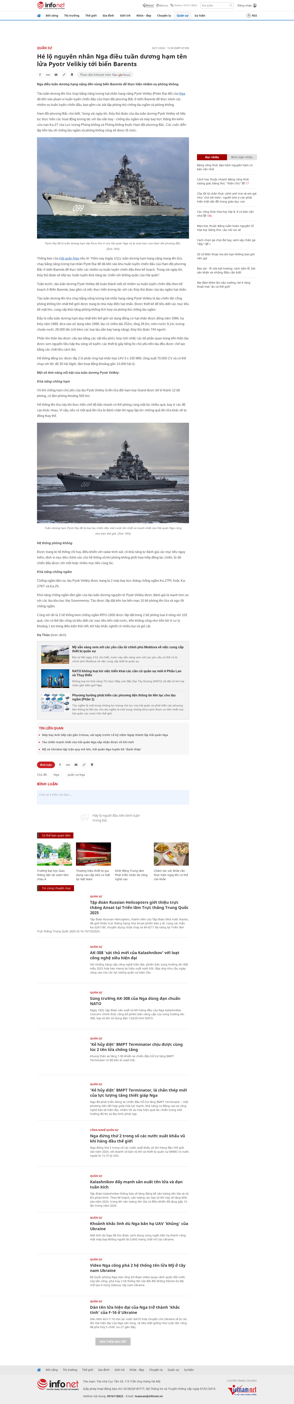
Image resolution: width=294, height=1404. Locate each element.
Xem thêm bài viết (113, 1341)
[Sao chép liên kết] (64, 75)
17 (247, 183)
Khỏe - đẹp (143, 15)
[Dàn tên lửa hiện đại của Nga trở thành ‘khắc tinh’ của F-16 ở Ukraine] (61, 1316)
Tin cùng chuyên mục (56, 888)
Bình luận (46, 765)
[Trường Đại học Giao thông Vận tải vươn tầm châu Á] (54, 854)
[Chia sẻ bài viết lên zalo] (48, 75)
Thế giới (91, 15)
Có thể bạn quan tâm (56, 835)
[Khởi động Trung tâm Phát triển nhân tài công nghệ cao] (132, 854)
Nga (182, 93)
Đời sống (52, 15)
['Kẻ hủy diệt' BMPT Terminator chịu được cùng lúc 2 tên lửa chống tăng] (61, 1053)
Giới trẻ (125, 15)
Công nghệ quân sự (104, 1130)
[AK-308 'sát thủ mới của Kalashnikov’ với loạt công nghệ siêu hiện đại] (61, 962)
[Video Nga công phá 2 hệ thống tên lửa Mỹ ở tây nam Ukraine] (61, 1274)
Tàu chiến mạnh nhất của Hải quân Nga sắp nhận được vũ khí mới (88, 742)
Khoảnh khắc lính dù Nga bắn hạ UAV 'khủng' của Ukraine (139, 1226)
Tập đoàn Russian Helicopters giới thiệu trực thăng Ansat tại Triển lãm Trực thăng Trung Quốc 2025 (139, 907)
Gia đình (108, 15)
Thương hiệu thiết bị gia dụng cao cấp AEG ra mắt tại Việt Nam (93, 875)
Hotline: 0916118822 (185, 5)
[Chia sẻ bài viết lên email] (56, 75)
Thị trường (71, 15)
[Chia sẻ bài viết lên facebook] (40, 75)
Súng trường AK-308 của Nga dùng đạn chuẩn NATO (135, 1001)
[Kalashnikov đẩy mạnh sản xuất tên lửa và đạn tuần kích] (61, 1191)
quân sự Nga (76, 775)
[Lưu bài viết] (72, 75)
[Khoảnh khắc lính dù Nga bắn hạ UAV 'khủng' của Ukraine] (61, 1232)
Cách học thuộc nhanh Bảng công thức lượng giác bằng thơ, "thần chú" (223, 181)
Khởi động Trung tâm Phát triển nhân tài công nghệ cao (131, 875)
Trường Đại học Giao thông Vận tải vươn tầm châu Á (53, 875)
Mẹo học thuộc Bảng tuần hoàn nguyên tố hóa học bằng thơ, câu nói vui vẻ (225, 228)
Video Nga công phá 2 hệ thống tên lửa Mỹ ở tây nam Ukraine (137, 1268)
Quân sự (183, 15)
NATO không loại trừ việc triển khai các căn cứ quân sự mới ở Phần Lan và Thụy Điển (126, 673)
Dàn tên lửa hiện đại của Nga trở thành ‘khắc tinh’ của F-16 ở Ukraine (135, 1310)
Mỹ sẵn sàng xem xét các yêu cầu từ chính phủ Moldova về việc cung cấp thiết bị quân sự (128, 649)
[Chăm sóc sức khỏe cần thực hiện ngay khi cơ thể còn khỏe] (171, 854)
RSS (254, 15)
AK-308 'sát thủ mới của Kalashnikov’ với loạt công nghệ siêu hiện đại (134, 955)
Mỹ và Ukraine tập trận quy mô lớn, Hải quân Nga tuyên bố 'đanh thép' (91, 749)
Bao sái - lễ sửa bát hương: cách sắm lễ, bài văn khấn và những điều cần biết (226, 270)
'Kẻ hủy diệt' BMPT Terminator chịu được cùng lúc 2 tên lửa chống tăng (136, 1047)
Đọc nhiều (212, 157)
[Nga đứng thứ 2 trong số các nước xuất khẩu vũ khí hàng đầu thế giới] (61, 1145)
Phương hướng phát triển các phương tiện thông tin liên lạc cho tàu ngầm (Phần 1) (124, 697)
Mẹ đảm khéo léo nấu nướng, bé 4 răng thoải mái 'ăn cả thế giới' (223, 284)
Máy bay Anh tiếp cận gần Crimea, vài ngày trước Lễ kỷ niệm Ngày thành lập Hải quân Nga (105, 735)
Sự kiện (200, 15)
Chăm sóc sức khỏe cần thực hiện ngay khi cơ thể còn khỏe (171, 875)
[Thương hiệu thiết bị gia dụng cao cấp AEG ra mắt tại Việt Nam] (93, 854)
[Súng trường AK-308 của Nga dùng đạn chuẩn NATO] (61, 1007)
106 (209, 216)
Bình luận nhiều (242, 157)
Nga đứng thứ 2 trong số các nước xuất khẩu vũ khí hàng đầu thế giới (137, 1138)
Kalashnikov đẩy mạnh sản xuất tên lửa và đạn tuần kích (136, 1184)
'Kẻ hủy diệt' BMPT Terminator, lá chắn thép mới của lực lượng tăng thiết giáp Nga (138, 1092)
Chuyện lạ (164, 15)
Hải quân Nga (69, 258)
